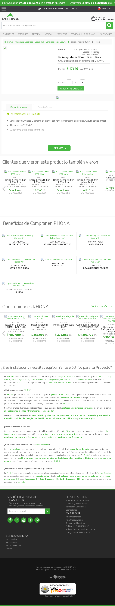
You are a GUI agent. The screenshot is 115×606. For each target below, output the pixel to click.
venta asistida (65, 382)
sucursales (21, 382)
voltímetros (52, 437)
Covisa (9, 548)
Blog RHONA (89, 34)
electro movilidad (67, 379)
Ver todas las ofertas (101, 306)
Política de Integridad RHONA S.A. (81, 529)
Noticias (48, 34)
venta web (53, 382)
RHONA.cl (8, 42)
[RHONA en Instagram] (30, 520)
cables (22, 458)
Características (45, 107)
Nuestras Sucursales (74, 520)
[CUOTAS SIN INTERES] (57, 98)
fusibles (46, 434)
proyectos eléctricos (66, 376)
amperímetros (41, 437)
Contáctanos (105, 34)
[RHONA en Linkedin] (16, 520)
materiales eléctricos (83, 379)
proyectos (89, 408)
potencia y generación (20, 379)
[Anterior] (3, 188)
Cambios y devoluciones (76, 503)
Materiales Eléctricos (24, 42)
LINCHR (56, 461)
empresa (66, 403)
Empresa (36, 34)
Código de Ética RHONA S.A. (78, 532)
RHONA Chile (11, 539)
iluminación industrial (39, 379)
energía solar (54, 379)
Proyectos (62, 34)
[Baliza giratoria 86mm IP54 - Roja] (5, 48)
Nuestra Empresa (73, 517)
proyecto (21, 482)
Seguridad (39, 42)
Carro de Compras (105, 19)
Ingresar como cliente (65, 8)
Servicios (75, 34)
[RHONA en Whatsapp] (37, 520)
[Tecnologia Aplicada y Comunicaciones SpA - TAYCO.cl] (57, 577)
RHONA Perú (11, 542)
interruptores (9, 434)
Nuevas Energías (104, 473)
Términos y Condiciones (76, 506)
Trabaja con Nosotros (75, 523)
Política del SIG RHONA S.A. (78, 526)
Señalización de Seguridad (57, 42)
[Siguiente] (111, 188)
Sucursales (8, 34)
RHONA (27, 390)
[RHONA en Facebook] (10, 520)
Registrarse (46, 8)
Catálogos (23, 34)
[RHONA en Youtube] (23, 520)
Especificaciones (18, 107)
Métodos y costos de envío (78, 500)
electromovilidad (42, 445)
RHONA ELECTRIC (13, 545)
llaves (108, 431)
